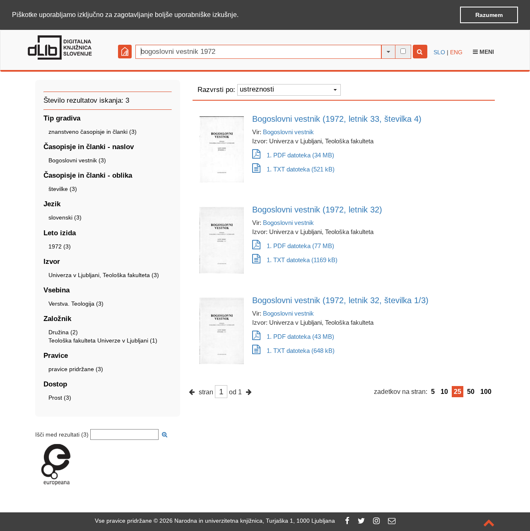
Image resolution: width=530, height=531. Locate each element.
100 (485, 391)
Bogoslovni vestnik (288, 131)
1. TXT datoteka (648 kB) (301, 350)
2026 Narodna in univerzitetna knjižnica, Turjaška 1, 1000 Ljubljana (247, 520)
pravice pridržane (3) (75, 369)
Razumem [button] (489, 15)
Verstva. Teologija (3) (76, 303)
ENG (456, 52)
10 (444, 391)
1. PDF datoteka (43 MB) (300, 336)
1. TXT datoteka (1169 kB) (302, 259)
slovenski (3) (65, 217)
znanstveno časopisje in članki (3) (92, 131)
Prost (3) (59, 397)
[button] (241, 15)
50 (471, 391)
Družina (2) (63, 332)
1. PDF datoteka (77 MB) (300, 245)
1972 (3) (59, 246)
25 (457, 391)
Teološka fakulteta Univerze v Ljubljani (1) (102, 340)
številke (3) (62, 189)
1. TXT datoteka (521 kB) (301, 169)
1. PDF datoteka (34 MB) (300, 155)
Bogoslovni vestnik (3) (77, 160)
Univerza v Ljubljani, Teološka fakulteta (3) (103, 275)
